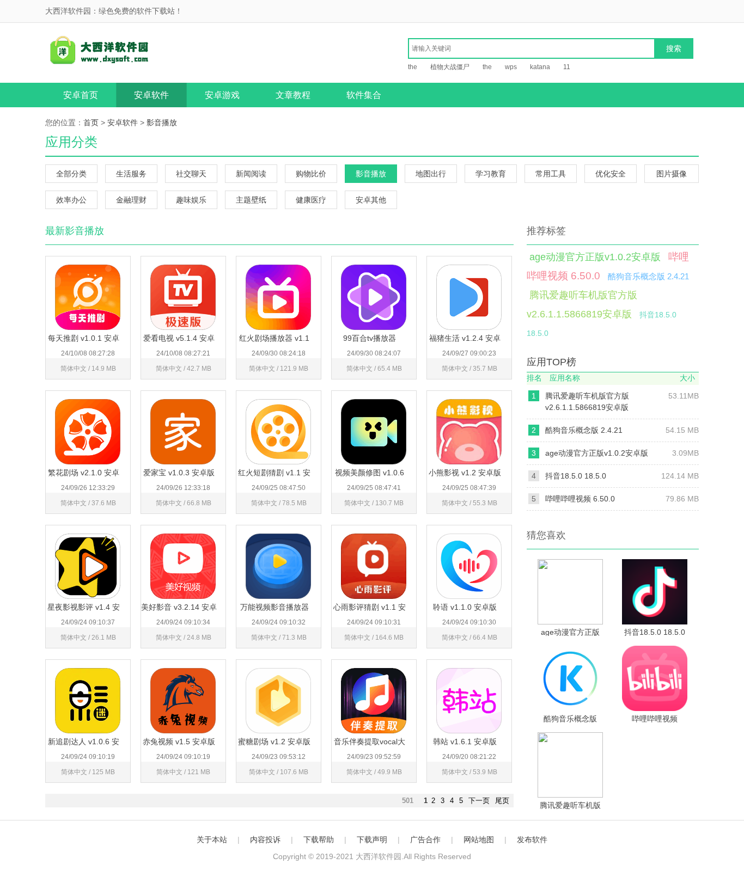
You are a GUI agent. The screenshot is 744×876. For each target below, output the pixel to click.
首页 (91, 122)
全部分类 (71, 173)
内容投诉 (265, 839)
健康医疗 (311, 199)
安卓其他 (371, 199)
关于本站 (212, 839)
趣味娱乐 (191, 199)
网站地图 (479, 839)
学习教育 (490, 173)
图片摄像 (671, 173)
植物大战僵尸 (449, 67)
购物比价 (311, 173)
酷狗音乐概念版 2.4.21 (648, 276)
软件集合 (363, 95)
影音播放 (162, 122)
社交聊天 (191, 173)
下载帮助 (318, 839)
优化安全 (610, 173)
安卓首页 (80, 95)
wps (511, 67)
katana (540, 67)
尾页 (502, 801)
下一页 (479, 801)
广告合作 (425, 839)
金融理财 (131, 199)
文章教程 (293, 95)
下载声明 (372, 839)
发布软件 (532, 839)
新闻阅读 (251, 173)
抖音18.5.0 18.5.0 (575, 475)
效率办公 (71, 199)
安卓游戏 (222, 95)
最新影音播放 (74, 230)
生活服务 (131, 173)
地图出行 (431, 173)
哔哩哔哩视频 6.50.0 (580, 498)
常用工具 (550, 173)
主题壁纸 (251, 199)
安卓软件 (151, 95)
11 (566, 67)
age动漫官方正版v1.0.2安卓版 (595, 257)
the (412, 67)
